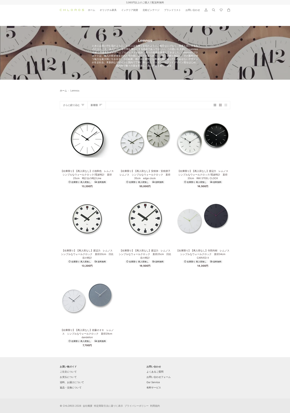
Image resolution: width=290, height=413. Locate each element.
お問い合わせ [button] (154, 366)
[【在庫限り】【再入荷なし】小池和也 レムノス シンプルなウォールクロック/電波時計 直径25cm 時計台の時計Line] (87, 139)
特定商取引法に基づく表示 (108, 405)
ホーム (63, 90)
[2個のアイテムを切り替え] (215, 105)
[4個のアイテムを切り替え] (226, 105)
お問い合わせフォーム (159, 376)
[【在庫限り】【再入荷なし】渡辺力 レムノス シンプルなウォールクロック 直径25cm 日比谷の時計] (145, 218)
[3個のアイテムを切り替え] (220, 105)
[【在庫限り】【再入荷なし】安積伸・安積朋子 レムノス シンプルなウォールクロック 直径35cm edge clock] (145, 139)
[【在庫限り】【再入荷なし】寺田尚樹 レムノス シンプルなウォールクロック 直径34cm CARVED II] (202, 218)
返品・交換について (71, 387)
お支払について (68, 376)
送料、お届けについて (72, 382)
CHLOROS (68, 405)
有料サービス (154, 387)
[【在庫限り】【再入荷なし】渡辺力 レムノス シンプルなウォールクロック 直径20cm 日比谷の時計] (87, 218)
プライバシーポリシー (136, 405)
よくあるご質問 (155, 371)
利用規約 (155, 405)
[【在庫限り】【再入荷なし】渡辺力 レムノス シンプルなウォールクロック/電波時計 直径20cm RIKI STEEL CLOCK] (202, 139)
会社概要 (87, 405)
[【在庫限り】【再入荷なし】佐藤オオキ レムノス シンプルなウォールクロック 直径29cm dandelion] (87, 298)
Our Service (153, 382)
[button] (108, 10)
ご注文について (68, 371)
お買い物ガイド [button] (68, 366)
